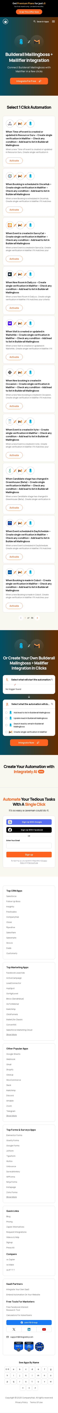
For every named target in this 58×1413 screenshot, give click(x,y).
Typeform (10, 1156)
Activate (14, 160)
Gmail (8, 1064)
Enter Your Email (13, 840)
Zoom (9, 1106)
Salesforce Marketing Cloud (19, 1030)
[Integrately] (5, 21)
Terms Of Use (36, 1402)
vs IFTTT (10, 1270)
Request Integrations (16, 1232)
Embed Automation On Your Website (23, 1294)
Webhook (10, 1059)
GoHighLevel (12, 993)
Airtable (10, 1100)
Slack (8, 1085)
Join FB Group (30, 1322)
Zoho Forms (11, 1192)
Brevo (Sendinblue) (15, 998)
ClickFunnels (12, 1014)
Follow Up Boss (13, 901)
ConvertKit (11, 1024)
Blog (8, 1216)
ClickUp (9, 1074)
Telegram (10, 1111)
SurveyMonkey (13, 1171)
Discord (10, 1095)
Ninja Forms (11, 1182)
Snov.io (9, 943)
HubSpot (10, 988)
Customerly (11, 953)
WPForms (10, 1176)
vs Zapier (10, 1259)
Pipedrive (10, 927)
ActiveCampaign (14, 978)
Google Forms (12, 1145)
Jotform (10, 1150)
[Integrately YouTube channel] (44, 1329)
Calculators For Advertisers (19, 1315)
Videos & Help (12, 1237)
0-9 (7, 1369)
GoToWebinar (12, 1004)
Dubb (8, 948)
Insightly (10, 906)
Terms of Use (33, 863)
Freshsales (11, 911)
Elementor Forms (14, 1135)
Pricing (9, 1221)
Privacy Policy (21, 1402)
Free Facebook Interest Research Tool (17, 1308)
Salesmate (11, 937)
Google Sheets (13, 1054)
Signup (9, 1242)
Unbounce (11, 1166)
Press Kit (10, 1247)
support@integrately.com (21, 1337)
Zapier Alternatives (15, 1226)
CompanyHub (12, 917)
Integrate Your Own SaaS (17, 1289)
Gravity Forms (12, 1140)
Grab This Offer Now (29, 12)
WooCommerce (13, 1080)
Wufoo (9, 1161)
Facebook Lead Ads (15, 972)
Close (9, 922)
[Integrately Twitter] (13, 1329)
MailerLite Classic (14, 1019)
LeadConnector (13, 983)
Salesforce (11, 896)
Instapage (11, 1187)
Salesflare (11, 932)
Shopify (9, 1069)
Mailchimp (11, 1009)
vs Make (10, 1264)
